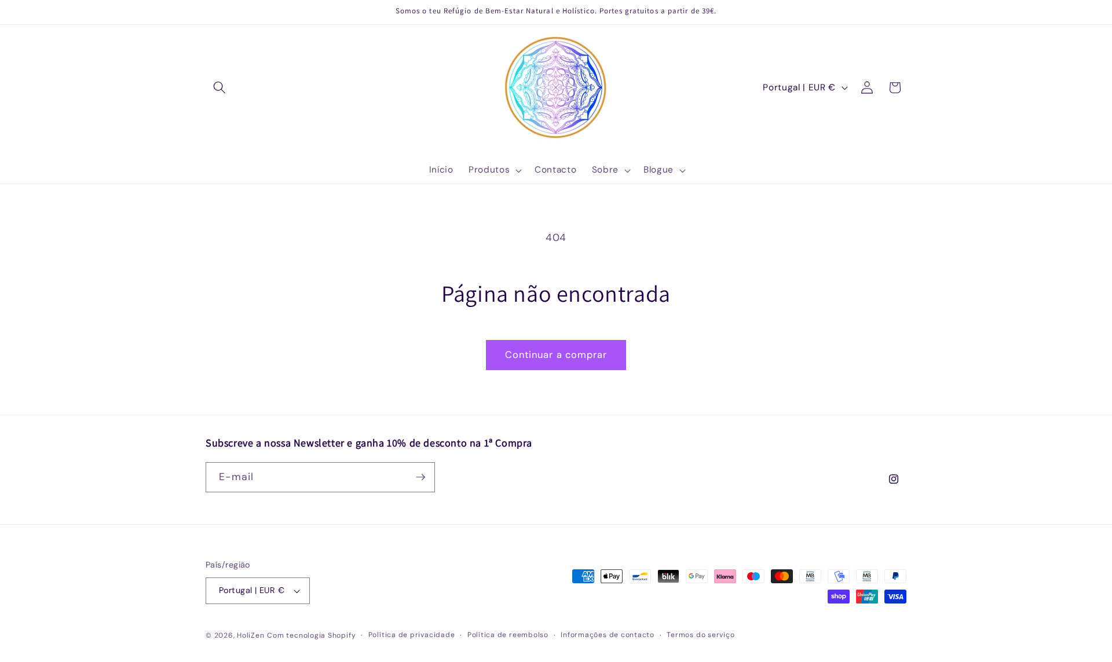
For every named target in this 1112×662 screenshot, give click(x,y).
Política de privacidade (411, 634)
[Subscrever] (420, 477)
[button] (219, 87)
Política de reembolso (507, 634)
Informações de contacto (607, 634)
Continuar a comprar (556, 355)
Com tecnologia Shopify (311, 635)
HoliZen (250, 635)
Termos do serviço (700, 634)
